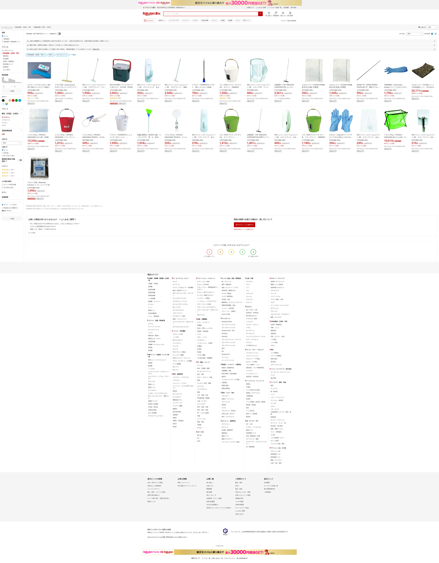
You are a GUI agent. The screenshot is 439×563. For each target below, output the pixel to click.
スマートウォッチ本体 (204, 304)
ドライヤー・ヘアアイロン (181, 377)
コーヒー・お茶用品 (228, 308)
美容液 (224, 405)
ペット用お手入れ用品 (253, 390)
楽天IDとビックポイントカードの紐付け (218, 508)
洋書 (198, 416)
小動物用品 (249, 396)
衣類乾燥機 (151, 292)
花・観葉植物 (250, 447)
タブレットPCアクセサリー (205, 292)
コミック (200, 365)
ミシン (150, 307)
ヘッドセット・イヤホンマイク (206, 301)
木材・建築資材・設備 (253, 436)
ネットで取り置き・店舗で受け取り (158, 498)
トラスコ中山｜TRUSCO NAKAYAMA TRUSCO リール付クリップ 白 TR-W (176, 137)
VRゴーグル (201, 315)
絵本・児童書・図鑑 (203, 368)
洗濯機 (230, 20)
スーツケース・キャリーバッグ (280, 372)
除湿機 (150, 350)
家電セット (162, 20)
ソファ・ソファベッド (277, 397)
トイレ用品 (274, 342)
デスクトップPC (178, 334)
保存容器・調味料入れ (228, 290)
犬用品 (248, 387)
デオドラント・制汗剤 (228, 411)
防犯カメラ (249, 430)
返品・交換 (238, 489)
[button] (3, 80)
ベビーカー (249, 370)
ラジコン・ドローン (252, 324)
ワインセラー (152, 390)
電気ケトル (151, 387)
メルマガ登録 (239, 501)
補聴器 (175, 409)
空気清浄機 (204, 20)
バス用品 (273, 339)
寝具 (272, 385)
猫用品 (248, 384)
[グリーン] (16, 100)
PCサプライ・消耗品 (179, 352)
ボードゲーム (250, 333)
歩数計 (175, 418)
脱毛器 (175, 391)
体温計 (175, 426)
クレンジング (226, 402)
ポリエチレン (6, 117)
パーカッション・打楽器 (204, 343)
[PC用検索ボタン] (260, 14)
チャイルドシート (251, 373)
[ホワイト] (6, 100)
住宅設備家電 (152, 313)
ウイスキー (249, 281)
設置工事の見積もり (153, 495)
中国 (3, 134)
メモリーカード (177, 313)
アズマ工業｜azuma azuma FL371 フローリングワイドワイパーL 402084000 (66, 87)
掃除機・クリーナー (154, 301)
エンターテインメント (204, 371)
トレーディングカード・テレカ (255, 336)
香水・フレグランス (228, 416)
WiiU (223, 348)
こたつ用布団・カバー (277, 438)
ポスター (200, 428)
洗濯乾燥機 (151, 289)
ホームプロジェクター (179, 298)
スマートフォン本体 (203, 281)
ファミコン (225, 357)
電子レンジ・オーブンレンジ (157, 360)
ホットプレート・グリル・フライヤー (158, 377)
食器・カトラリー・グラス (230, 287)
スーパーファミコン (228, 360)
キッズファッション (252, 353)
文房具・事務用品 (276, 324)
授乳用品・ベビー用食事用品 (255, 367)
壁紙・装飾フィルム (277, 429)
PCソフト (176, 370)
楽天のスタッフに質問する (244, 225)
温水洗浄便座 (177, 412)
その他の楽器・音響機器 (204, 358)
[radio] (2, 36)
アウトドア (274, 311)
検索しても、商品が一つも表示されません (43, 229)
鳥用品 (248, 399)
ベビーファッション (252, 356)
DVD (198, 441)
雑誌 (198, 392)
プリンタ (175, 346)
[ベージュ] (9, 100)
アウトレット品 (275, 451)
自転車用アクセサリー (277, 287)
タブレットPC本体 (203, 284)
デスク (273, 406)
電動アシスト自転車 (277, 284)
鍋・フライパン (226, 281)
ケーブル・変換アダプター (205, 295)
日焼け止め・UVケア (228, 414)
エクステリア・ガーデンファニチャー (256, 443)
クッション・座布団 (277, 400)
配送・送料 (238, 482)
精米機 (150, 366)
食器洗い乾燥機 (153, 404)
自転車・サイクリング (277, 281)
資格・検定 (200, 422)
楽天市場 (293, 7)
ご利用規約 (267, 492)
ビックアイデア (174, 20)
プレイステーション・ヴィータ (231, 339)
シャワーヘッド (177, 403)
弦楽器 (199, 349)
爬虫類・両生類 (251, 405)
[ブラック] (3, 100)
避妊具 (224, 376)
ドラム (199, 334)
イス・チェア (275, 409)
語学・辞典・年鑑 (202, 407)
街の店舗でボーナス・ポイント (187, 486)
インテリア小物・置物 (277, 444)
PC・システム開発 (203, 413)
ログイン (284, 20)
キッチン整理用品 (227, 296)
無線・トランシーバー (179, 319)
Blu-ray (199, 435)
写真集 (199, 425)
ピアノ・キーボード (203, 322)
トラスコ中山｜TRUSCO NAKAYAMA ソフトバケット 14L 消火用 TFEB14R (65, 137)
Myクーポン (210, 495)
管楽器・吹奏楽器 (202, 331)
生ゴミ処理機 (152, 413)
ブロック (249, 342)
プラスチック (6, 120)
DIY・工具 (249, 424)
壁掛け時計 (274, 359)
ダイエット (225, 427)
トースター (151, 369)
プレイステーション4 (228, 327)
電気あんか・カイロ (154, 338)
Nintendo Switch (227, 321)
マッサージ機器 (177, 406)
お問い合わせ (239, 514)
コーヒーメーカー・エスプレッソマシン (158, 372)
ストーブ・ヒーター (154, 326)
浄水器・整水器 (153, 407)
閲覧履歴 (209, 489)
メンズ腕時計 (275, 353)
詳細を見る (96, 49)
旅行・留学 (200, 374)
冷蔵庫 (223, 20)
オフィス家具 (275, 441)
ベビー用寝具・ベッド (253, 365)
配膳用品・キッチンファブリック (232, 302)
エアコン (214, 20)
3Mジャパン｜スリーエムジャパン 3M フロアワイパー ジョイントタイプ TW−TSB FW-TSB (94, 87)
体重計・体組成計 (178, 420)
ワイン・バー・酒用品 (228, 311)
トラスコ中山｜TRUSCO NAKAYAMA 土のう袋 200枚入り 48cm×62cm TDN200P (38, 137)
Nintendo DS (226, 354)
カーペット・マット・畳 (278, 423)
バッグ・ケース (275, 296)
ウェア (273, 302)
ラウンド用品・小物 (277, 299)
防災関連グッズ (251, 433)
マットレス (274, 388)
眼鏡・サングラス (276, 317)
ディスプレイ (177, 343)
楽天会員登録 (292, 20)
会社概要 (286, 7)
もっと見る (31, 232)
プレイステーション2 (228, 345)
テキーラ (249, 302)
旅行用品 (273, 378)
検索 (12, 91)
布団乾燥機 (151, 295)
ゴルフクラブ (275, 290)
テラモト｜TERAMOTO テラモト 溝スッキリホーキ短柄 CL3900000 (203, 87)
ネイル (224, 408)
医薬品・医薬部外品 (228, 367)
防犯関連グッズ (275, 454)
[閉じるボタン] (435, 41)
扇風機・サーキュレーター (156, 344)
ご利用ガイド (250, 7)
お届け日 (4, 147)
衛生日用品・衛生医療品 (229, 373)
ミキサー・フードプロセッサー (157, 393)
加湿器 (150, 347)
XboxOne (225, 333)
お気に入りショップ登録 (242, 495)
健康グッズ (225, 436)
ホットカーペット (153, 329)
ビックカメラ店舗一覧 (274, 7)
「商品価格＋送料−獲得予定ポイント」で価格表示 (40, 33)
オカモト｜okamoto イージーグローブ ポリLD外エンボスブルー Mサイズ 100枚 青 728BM (341, 137)
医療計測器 (225, 385)
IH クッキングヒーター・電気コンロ (158, 397)
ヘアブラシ (176, 380)
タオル (273, 345)
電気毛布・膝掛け (153, 335)
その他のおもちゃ (251, 345)
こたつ (150, 332)
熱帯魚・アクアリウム (253, 393)
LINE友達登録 (239, 504)
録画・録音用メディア (179, 290)
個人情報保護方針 (269, 489)
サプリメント (226, 424)
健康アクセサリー (227, 439)
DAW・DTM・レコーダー (205, 328)
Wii (223, 351)
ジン (247, 287)
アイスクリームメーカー (155, 416)
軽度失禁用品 (226, 388)
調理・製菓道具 (226, 284)
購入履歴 (209, 492)
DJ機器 (199, 346)
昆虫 (247, 408)
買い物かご (209, 482)
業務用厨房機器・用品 (228, 305)
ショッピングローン (153, 489)
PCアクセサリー (178, 340)
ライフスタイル (202, 389)
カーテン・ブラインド (277, 420)
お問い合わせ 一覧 (217, 558)
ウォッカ (249, 296)
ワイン (248, 284)
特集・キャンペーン (184, 482)
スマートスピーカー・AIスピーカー (183, 323)
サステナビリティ (229, 558)
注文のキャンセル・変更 (242, 492)
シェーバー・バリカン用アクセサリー (183, 387)
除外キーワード (6, 211)
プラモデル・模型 (251, 318)
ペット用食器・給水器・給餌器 (255, 402)
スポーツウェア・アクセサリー (280, 314)
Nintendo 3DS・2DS (228, 330)
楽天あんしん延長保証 (154, 486)
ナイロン (4, 122)
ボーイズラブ (201, 404)
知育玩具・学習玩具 (252, 313)
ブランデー (249, 299)
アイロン (151, 304)
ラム (247, 290)
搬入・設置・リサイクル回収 (156, 492)
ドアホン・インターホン (253, 427)
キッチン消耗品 (226, 293)
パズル (248, 327)
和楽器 (199, 352)
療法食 (248, 416)
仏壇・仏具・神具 (276, 463)
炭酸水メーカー (153, 401)
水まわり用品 (226, 314)
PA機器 (199, 325)
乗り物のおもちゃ (251, 316)
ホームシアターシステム (180, 304)
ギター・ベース (202, 337)
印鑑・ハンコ (275, 327)
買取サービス (151, 501)
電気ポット (151, 384)
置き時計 (273, 362)
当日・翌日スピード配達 (155, 482)
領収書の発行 (239, 498)
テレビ (238, 20)
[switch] (20, 160)
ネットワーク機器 (178, 355)
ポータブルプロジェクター (181, 327)
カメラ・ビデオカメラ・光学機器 (183, 287)
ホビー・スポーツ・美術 (204, 377)
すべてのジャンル (6, 27)
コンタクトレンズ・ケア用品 (231, 379)
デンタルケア (177, 397)
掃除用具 (273, 330)
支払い (237, 486)
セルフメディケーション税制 (156, 537)
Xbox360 (224, 336)
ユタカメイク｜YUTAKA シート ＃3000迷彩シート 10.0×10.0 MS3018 (424, 87)
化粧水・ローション (228, 399)
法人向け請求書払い (212, 504)
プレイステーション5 (228, 324)
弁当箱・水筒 (226, 299)
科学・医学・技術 (202, 410)
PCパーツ (176, 367)
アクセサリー (201, 340)
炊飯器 (150, 363)
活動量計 (175, 415)
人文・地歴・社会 (202, 395)
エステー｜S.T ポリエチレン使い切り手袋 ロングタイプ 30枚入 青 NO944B (39, 87)
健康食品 (224, 433)
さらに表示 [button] (6, 69)
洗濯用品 (273, 333)
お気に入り (209, 486)
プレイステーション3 (228, 342)
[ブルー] (19, 100)
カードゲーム (250, 330)
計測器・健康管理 (227, 430)
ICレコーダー (177, 307)
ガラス (4, 125)
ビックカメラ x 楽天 (149, 7)
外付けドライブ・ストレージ (182, 358)
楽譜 (198, 380)
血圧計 (175, 423)
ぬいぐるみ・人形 (251, 310)
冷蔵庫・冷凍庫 (153, 283)
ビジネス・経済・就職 (204, 383)
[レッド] (13, 100)
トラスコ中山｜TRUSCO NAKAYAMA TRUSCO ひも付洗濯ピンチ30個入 (94, 137)
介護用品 (224, 382)
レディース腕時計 (276, 356)
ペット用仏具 (250, 411)
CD (198, 438)
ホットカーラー (177, 394)
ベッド (273, 394)
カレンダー (200, 386)
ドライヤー (185, 20)
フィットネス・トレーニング (279, 305)
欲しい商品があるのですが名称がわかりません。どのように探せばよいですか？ (55, 223)
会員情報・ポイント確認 (214, 498)
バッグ (273, 375)
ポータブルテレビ (178, 310)
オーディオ (176, 284)
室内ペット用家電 (251, 414)
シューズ (273, 293)
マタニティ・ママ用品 (253, 359)
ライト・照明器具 (153, 316)
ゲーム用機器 (177, 364)
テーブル (273, 403)
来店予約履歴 (210, 501)
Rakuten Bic (152, 14)
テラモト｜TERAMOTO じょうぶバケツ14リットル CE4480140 (121, 137)
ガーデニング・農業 (252, 439)
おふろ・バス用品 (251, 362)
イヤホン (195, 20)
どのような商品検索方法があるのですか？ (43, 226)
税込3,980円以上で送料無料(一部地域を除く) (171, 7)
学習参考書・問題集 (203, 398)
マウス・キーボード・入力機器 (182, 361)
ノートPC (176, 337)
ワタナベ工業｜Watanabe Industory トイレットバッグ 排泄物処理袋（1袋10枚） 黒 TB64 (39, 184)
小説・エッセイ (202, 401)
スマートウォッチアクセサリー (206, 307)
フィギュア (249, 321)
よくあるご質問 (261, 7)
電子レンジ (246, 20)
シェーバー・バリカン (179, 383)
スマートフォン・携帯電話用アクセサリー (207, 288)
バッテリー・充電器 (203, 298)
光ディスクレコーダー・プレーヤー (183, 294)
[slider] (2, 83)
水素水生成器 (152, 410)
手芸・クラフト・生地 (277, 336)
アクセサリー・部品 (179, 316)
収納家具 (273, 417)
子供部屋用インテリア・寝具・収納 (281, 413)
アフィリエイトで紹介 (242, 508)
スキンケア (225, 396)
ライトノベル (201, 419)
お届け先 (4, 139)
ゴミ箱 (273, 435)
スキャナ (175, 349)
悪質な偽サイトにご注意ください (176, 537)
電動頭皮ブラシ (177, 400)
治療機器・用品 (226, 370)
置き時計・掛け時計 (277, 426)
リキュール (249, 293)
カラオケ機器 (201, 355)
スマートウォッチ (276, 365)
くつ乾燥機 (151, 298)
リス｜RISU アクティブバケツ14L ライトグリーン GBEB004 (230, 137)
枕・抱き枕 (274, 391)
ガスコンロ (151, 381)
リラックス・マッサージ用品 (231, 442)
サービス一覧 (206, 558)
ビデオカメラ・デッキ (179, 301)
